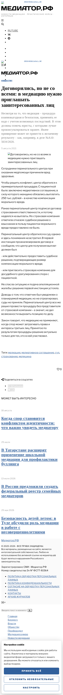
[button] (29, 610)
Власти (12, 52)
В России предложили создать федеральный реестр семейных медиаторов (31, 491)
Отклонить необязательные (31, 679)
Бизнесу (13, 48)
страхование (9, 356)
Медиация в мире (19, 64)
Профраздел (16, 60)
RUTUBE (13, 30)
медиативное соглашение (37, 352)
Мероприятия (17, 75)
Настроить (31, 687)
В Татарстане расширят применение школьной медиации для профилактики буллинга (29, 457)
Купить (12, 79)
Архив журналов (19, 596)
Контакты (14, 593)
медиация (14, 352)
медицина (25, 356)
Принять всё (32, 671)
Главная (12, 616)
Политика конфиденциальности (30, 583)
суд (57, 352)
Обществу (14, 56)
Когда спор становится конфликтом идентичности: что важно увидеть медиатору (29, 423)
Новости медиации (21, 68)
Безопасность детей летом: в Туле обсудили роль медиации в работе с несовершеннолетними (30, 525)
